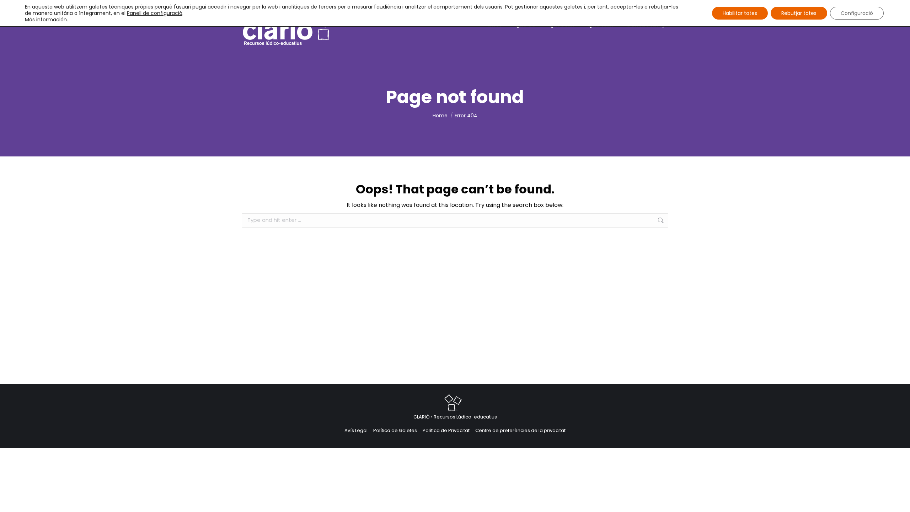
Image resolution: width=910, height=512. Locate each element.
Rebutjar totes (799, 13)
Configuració (857, 13)
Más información (46, 19)
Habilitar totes (740, 13)
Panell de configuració (154, 13)
